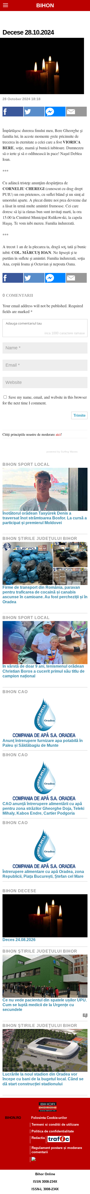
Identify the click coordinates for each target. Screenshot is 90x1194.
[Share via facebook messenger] (55, 111)
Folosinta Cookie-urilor (49, 1118)
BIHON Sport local (26, 464)
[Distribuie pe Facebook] (12, 111)
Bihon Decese (19, 891)
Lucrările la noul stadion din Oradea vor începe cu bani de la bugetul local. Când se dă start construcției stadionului (43, 1079)
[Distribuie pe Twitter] (34, 111)
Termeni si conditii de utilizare (55, 1124)
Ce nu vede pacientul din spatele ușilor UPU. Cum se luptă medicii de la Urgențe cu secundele (44, 1005)
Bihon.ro (13, 1118)
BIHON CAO (15, 692)
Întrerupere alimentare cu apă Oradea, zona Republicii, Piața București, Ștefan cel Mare (43, 873)
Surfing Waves (69, 451)
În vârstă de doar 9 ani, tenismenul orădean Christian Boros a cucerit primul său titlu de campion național (43, 671)
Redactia (38, 1138)
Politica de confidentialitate (53, 1131)
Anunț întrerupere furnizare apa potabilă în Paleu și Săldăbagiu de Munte (42, 743)
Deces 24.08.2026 (19, 940)
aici (58, 434)
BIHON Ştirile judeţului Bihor (39, 538)
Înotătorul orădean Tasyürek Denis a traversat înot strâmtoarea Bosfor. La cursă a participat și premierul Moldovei (44, 518)
